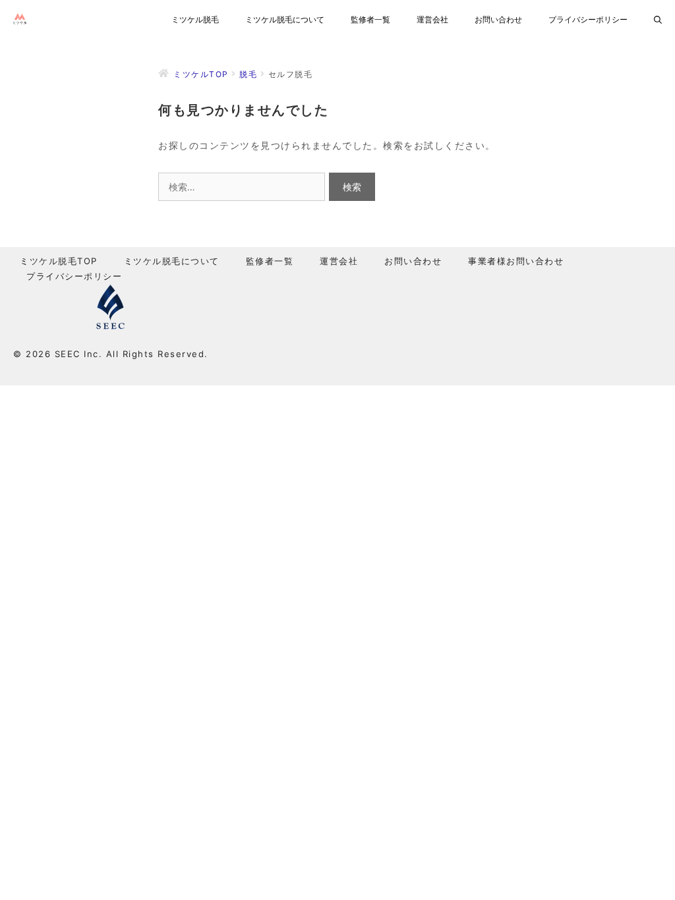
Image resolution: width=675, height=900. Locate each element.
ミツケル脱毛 (195, 19)
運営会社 (432, 19)
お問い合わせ (498, 19)
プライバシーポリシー (588, 19)
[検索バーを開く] (658, 20)
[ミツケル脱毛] (23, 20)
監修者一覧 (370, 19)
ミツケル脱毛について (284, 19)
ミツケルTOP (201, 74)
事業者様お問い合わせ (516, 261)
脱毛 (248, 74)
